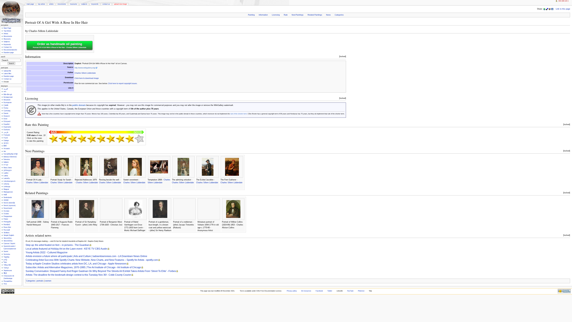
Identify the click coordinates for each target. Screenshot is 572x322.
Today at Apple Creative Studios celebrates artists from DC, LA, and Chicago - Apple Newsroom (76, 263)
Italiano (6, 162)
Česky (6, 108)
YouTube (350, 291)
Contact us (7, 79)
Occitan (6, 211)
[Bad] (63, 139)
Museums (73, 4)
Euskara (7, 129)
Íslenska (7, 159)
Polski (6, 219)
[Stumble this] (544, 9)
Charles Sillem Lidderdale (43, 31)
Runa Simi (7, 227)
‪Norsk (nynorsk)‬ (10, 205)
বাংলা (5, 91)
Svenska (7, 254)
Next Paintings (297, 15)
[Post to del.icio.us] (547, 9)
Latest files (7, 73)
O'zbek (6, 214)
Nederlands (8, 197)
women (48, 281)
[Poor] (72, 139)
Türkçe (6, 268)
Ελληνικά (7, 121)
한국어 (6, 143)
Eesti (5, 119)
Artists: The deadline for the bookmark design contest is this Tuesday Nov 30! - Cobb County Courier (78, 275)
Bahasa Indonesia (10, 157)
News (328, 15)
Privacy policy (292, 291)
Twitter (329, 291)
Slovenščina (8, 241)
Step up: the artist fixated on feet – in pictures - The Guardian (57, 245)
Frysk (6, 138)
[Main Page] (11, 11)
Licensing (276, 15)
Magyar (6, 189)
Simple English (9, 235)
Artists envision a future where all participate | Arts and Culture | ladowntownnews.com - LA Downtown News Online (86, 256)
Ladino (6, 173)
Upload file (7, 71)
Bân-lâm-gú (8, 94)
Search (3, 56)
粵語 (5, 273)
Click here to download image (87, 78)
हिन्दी (5, 146)
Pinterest (361, 291)
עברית (6, 165)
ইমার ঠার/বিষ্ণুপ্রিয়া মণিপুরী (10, 154)
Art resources (306, 291)
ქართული (8, 170)
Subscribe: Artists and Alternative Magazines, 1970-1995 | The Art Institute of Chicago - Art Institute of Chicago (83, 267)
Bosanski (7, 100)
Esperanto (7, 127)
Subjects (84, 4)
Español (6, 124)
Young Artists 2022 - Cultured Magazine (46, 252)
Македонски (8, 192)
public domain (79, 105)
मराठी (5, 195)
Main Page (30, 4)
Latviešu (7, 178)
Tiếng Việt (7, 265)
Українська (8, 270)
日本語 (6, 200)
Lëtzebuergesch (9, 181)
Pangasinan (8, 216)
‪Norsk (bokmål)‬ (9, 203)
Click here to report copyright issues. (122, 83)
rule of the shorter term (238, 114)
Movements (61, 4)
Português (7, 222)
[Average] (91, 139)
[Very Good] (110, 139)
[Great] (120, 139)
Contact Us (106, 4)
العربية (6, 89)
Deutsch (7, 116)
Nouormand (8, 208)
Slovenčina (7, 238)
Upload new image (120, 4)
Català (6, 105)
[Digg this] (550, 9)
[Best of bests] (139, 139)
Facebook (319, 291)
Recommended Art (10, 50)
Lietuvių (6, 184)
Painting (251, 15)
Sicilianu (6, 232)
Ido (5, 151)
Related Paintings (315, 15)
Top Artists (41, 4)
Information (263, 15)
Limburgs (7, 186)
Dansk (6, 113)
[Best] (129, 139)
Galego (6, 140)
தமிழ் (5, 259)
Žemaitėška (8, 281)
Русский (7, 230)
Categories (339, 15)
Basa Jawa (8, 167)
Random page (9, 52)
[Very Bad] (53, 139)
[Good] (101, 139)
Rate (286, 15)
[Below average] (82, 139)
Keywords (94, 4)
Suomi (6, 251)
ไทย (5, 262)
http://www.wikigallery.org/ (85, 68)
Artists (51, 4)
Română (7, 224)
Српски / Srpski (9, 243)
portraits (39, 281)
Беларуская (8, 97)
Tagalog (6, 257)
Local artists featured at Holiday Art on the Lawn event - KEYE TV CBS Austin (66, 248)
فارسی (6, 132)
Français (7, 135)
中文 (5, 284)
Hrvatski (7, 148)
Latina (6, 176)
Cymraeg (7, 111)
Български (7, 102)
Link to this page (563, 9)
